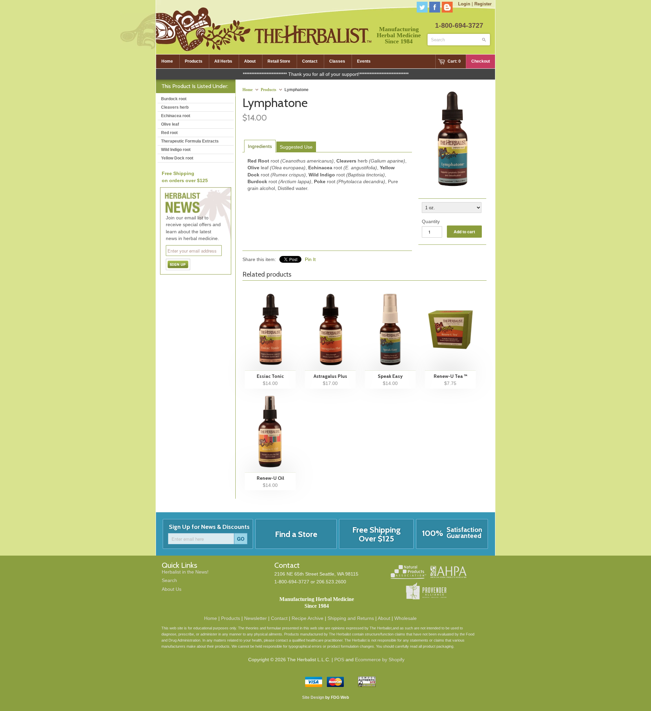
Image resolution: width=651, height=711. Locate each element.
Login (464, 3)
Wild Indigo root (176, 149)
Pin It (310, 259)
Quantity (431, 221)
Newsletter (255, 618)
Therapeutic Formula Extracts (190, 141)
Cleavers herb (175, 107)
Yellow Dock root (177, 158)
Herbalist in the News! (185, 572)
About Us (171, 589)
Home (210, 618)
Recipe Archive (307, 618)
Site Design (313, 697)
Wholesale (405, 618)
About (384, 618)
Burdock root (173, 98)
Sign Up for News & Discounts (209, 527)
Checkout (480, 61)
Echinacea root (175, 115)
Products (268, 89)
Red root (169, 132)
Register (483, 3)
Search (169, 580)
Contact (279, 618)
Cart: (454, 61)
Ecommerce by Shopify (380, 659)
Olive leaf (170, 124)
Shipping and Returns (351, 618)
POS (339, 659)
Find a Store (296, 534)
